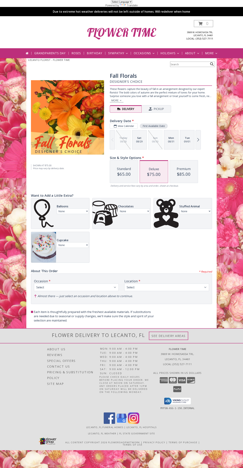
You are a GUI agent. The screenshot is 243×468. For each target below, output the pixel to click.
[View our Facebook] (109, 423)
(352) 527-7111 (204, 38)
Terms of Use (132, 444)
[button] (203, 23)
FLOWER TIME (121, 32)
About (190, 53)
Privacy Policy (154, 442)
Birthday (94, 53)
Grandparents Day (50, 53)
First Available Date (154, 126)
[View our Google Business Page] (121, 423)
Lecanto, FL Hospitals (141, 427)
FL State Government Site (137, 433)
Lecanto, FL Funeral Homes (105, 427)
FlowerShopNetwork (124, 442)
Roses (76, 53)
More (209, 53)
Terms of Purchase (183, 442)
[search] (212, 64)
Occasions (142, 53)
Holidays (167, 53)
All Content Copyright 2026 (86, 442)
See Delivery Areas (169, 336)
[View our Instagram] (133, 423)
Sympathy (116, 53)
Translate (132, 5)
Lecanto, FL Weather (102, 433)
